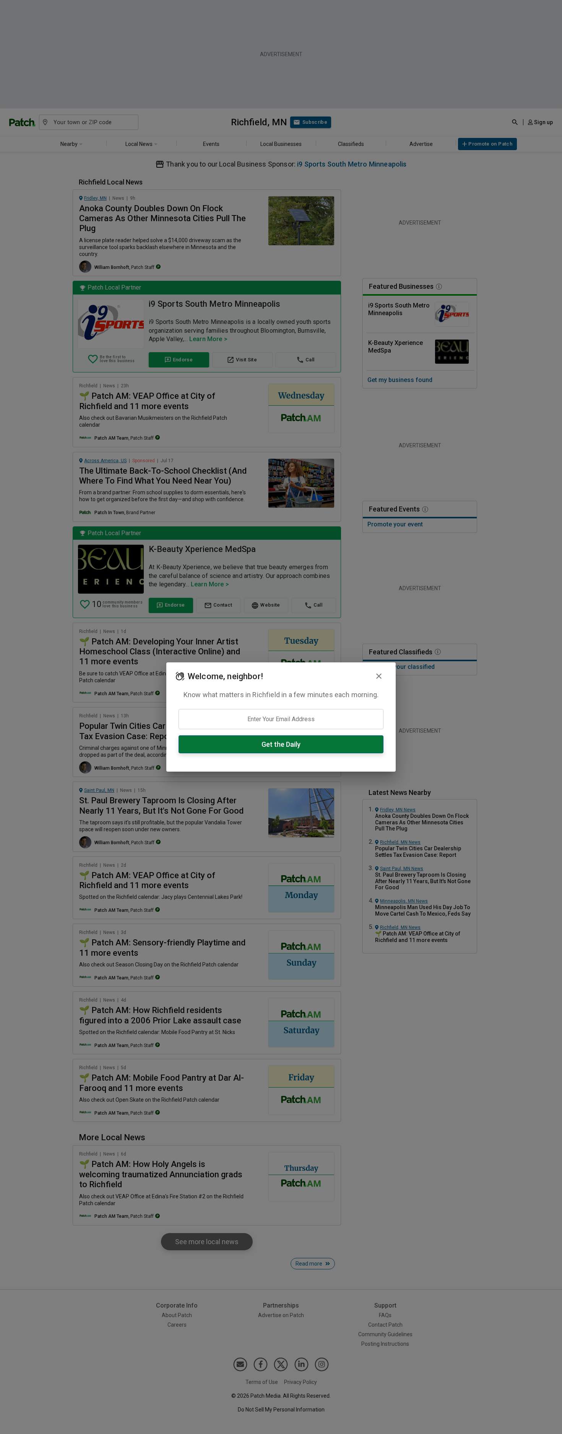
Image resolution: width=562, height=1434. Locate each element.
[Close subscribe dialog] (379, 676)
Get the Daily (281, 744)
